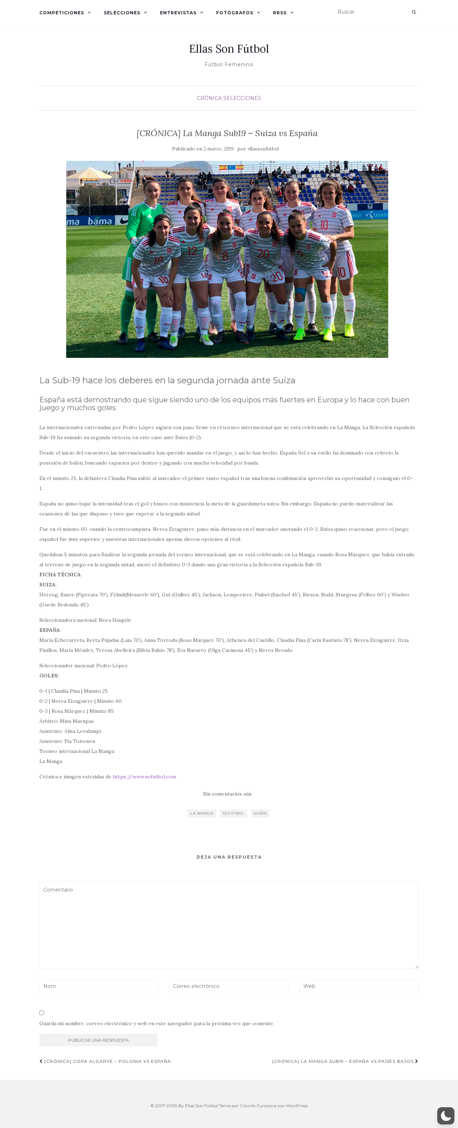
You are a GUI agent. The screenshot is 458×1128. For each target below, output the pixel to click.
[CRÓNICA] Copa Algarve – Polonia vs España (107, 1061)
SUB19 (260, 813)
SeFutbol (233, 813)
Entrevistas (178, 12)
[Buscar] (414, 12)
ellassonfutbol (263, 149)
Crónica (209, 98)
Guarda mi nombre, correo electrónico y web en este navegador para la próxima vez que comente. (156, 1023)
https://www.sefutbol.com (144, 776)
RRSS (280, 12)
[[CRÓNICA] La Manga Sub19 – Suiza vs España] (227, 259)
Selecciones (122, 12)
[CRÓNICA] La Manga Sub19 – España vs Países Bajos (343, 1061)
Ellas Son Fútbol (229, 48)
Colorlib (248, 1105)
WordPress (297, 1105)
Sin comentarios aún (227, 794)
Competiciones (61, 12)
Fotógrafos (234, 12)
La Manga (201, 813)
